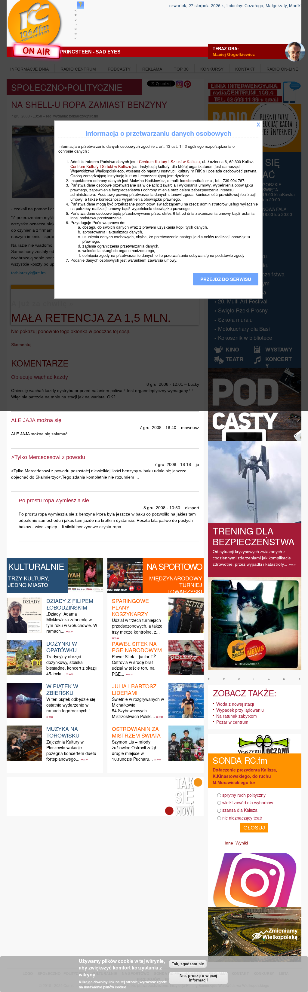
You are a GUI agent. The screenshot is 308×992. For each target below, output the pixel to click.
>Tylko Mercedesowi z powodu (48, 457)
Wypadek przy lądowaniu (240, 710)
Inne (229, 843)
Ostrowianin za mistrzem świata (136, 732)
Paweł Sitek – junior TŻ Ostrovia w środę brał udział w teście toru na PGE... (134, 665)
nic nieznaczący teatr (242, 818)
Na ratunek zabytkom (236, 716)
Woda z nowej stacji (235, 704)
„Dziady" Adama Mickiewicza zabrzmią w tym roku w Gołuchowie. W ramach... (71, 622)
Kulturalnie (36, 566)
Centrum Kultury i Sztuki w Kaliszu (169, 161)
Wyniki (242, 843)
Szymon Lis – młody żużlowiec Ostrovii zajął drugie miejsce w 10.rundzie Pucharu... (134, 750)
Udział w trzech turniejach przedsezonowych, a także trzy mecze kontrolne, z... (137, 625)
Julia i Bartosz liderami (134, 689)
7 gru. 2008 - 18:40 (158, 427)
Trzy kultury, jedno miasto (28, 581)
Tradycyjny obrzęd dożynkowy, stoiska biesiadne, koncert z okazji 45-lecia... (71, 665)
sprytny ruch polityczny (244, 795)
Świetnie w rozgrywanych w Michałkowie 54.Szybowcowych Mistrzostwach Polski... (138, 708)
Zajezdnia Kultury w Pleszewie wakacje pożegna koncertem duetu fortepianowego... (71, 750)
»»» (69, 631)
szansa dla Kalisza (239, 810)
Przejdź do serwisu (225, 279)
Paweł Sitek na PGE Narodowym (137, 647)
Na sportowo (174, 566)
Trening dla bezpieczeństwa (253, 536)
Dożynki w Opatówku (61, 646)
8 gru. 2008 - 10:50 (161, 507)
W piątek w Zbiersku (62, 689)
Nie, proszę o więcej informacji (198, 977)
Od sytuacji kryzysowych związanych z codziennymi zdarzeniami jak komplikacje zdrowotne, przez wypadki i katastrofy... (252, 558)
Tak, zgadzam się (188, 964)
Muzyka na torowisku (62, 732)
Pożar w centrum (232, 722)
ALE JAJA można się (36, 420)
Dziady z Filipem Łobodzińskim (69, 604)
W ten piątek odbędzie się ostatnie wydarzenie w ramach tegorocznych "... (70, 705)
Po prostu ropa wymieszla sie (54, 501)
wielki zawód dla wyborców (247, 802)
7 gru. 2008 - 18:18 (172, 464)
